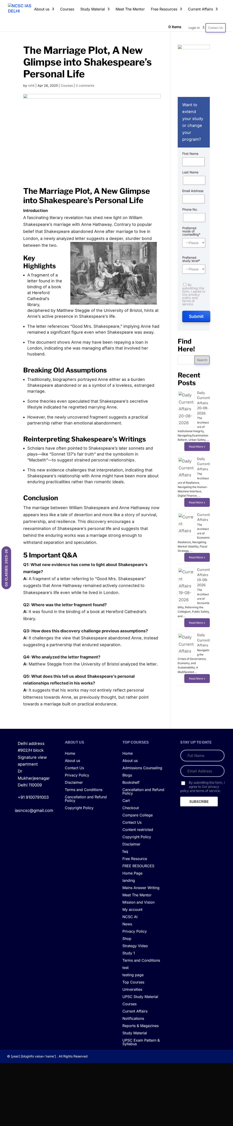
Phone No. (190, 209)
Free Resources (164, 9)
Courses (67, 9)
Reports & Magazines (140, 1026)
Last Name (190, 172)
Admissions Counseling (142, 768)
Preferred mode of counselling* (191, 231)
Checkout (130, 808)
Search (202, 360)
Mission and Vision (138, 902)
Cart (126, 801)
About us (41, 9)
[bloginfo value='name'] (38, 1056)
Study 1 (128, 953)
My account (132, 910)
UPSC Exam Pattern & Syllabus (141, 1042)
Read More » (197, 446)
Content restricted (137, 830)
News (127, 924)
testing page (133, 975)
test (125, 968)
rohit (31, 85)
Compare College (137, 815)
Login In (194, 28)
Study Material (92, 9)
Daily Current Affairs (203, 464)
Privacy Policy (77, 775)
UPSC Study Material (140, 997)
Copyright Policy (79, 808)
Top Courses (133, 982)
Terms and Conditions (83, 790)
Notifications (133, 1019)
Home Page (132, 873)
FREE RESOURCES (138, 866)
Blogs (127, 775)
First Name (190, 153)
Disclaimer (74, 783)
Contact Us (215, 28)
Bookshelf (130, 783)
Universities (132, 990)
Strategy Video (135, 946)
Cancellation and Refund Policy (86, 799)
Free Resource (134, 859)
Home (70, 753)
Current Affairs (200, 9)
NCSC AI (129, 917)
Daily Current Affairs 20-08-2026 (203, 403)
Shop (126, 939)
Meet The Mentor (130, 9)
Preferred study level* (191, 259)
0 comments (85, 85)
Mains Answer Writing (141, 888)
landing (128, 881)
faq (125, 852)
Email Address (192, 190)
